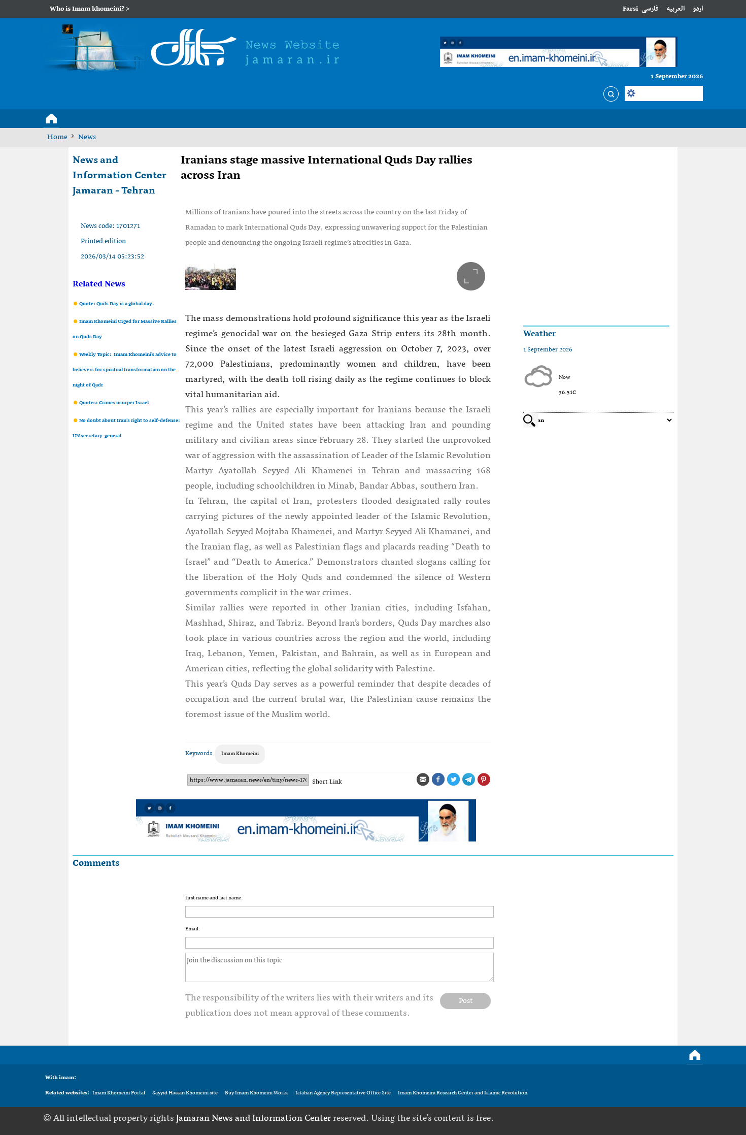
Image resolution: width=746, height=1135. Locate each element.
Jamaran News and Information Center (254, 1118)
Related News (99, 284)
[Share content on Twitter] (453, 779)
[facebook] (633, 1118)
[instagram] (696, 1118)
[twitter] (648, 1118)
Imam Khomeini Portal (118, 1093)
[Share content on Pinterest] (484, 779)
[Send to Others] (423, 779)
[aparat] (680, 1118)
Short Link (327, 782)
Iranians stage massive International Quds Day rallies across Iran (326, 168)
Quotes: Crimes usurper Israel (113, 403)
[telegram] (664, 1118)
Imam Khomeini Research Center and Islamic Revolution (462, 1093)
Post (465, 1001)
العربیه (676, 9)
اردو (698, 9)
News (87, 137)
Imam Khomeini (240, 754)
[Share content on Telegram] (468, 779)
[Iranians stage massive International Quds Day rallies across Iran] (338, 273)
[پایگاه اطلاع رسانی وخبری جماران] (195, 49)
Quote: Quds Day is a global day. (116, 304)
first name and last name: (214, 898)
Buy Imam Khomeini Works (256, 1093)
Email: (192, 929)
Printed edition (103, 241)
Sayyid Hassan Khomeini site (185, 1093)
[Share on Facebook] (438, 779)
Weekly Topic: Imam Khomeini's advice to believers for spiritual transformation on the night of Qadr (125, 370)
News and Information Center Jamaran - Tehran (119, 176)
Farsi (630, 9)
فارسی (650, 9)
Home (57, 137)
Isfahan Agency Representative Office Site (343, 1093)
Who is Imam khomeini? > (89, 9)
